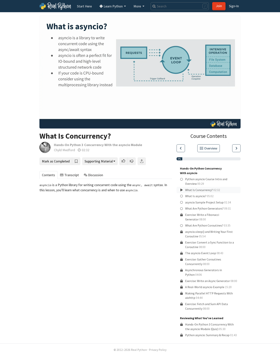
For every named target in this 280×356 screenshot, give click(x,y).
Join (219, 6)
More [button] (138, 6)
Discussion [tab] (95, 175)
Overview (210, 148)
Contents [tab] (48, 175)
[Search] (153, 6)
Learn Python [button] (113, 6)
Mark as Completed (56, 161)
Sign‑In (234, 6)
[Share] (142, 161)
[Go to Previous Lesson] (181, 148)
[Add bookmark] (76, 161)
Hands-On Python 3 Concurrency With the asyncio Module (98, 145)
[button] (123, 161)
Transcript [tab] (71, 175)
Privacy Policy (157, 350)
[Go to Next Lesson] (236, 148)
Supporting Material (99, 161)
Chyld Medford (64, 150)
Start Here (84, 6)
